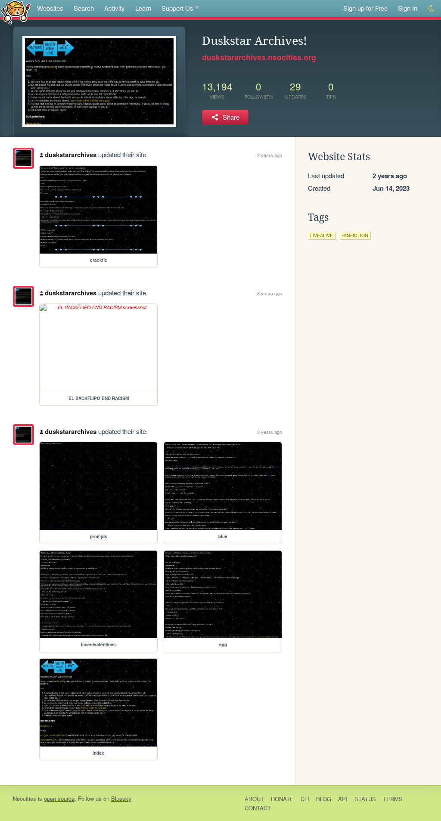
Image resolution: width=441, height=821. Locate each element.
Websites (50, 7)
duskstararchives (70, 154)
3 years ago (269, 293)
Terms (393, 799)
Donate (282, 799)
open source (59, 798)
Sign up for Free (365, 7)
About (254, 799)
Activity (114, 7)
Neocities (24, 798)
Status (365, 799)
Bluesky (121, 798)
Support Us (177, 7)
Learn (143, 7)
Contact (258, 808)
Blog (323, 799)
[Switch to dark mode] (431, 8)
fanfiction (355, 235)
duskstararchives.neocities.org (259, 57)
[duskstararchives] (23, 158)
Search (84, 7)
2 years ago (269, 155)
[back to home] (15, 11)
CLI (305, 799)
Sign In (407, 7)
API (343, 799)
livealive (321, 235)
